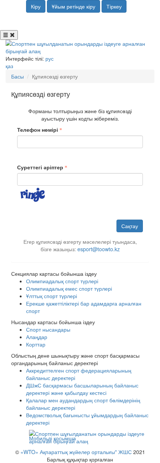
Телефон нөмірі (37, 129)
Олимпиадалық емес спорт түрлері (69, 288)
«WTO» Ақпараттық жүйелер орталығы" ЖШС (76, 452)
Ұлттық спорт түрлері (51, 296)
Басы (17, 76)
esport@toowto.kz (98, 249)
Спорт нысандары (48, 329)
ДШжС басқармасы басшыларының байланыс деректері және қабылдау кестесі (82, 388)
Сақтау (129, 226)
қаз (9, 66)
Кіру (36, 6)
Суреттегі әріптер (40, 167)
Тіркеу (114, 6)
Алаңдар (36, 337)
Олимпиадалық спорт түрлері (62, 281)
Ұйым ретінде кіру (73, 6)
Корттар (35, 344)
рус (49, 58)
